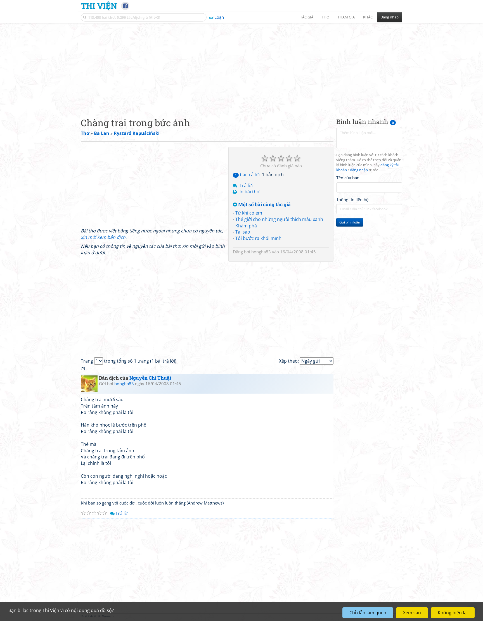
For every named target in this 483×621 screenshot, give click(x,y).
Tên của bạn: (348, 177)
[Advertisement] (241, 66)
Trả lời (246, 185)
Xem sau (412, 613)
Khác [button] (368, 17)
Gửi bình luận (349, 222)
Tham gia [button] (346, 17)
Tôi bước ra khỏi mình (258, 238)
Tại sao (242, 232)
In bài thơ (249, 192)
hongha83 (261, 251)
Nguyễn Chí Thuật (150, 378)
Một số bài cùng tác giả (264, 204)
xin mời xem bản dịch (103, 237)
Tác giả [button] (306, 17)
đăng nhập (359, 170)
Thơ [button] (325, 17)
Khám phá (246, 226)
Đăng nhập (389, 17)
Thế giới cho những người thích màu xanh (279, 219)
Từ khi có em (248, 213)
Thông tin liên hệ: (353, 199)
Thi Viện (99, 5)
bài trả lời (247, 175)
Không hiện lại (453, 613)
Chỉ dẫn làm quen (367, 613)
